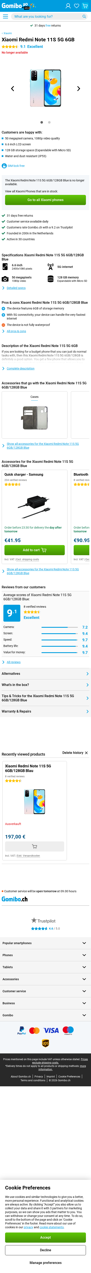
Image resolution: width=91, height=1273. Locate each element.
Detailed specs (16, 288)
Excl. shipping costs (27, 559)
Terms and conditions (33, 1080)
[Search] (84, 16)
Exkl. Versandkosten (28, 855)
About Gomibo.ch (21, 1076)
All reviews (14, 662)
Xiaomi (8, 33)
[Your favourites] (76, 6)
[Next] (78, 88)
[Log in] (68, 6)
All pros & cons (16, 331)
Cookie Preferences (69, 1076)
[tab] (41, 122)
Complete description (20, 368)
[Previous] (12, 88)
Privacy (38, 1076)
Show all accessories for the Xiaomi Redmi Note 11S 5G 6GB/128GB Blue (43, 445)
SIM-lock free (16, 165)
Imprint (51, 1076)
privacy (28, 1227)
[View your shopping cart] (85, 6)
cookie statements (52, 1227)
